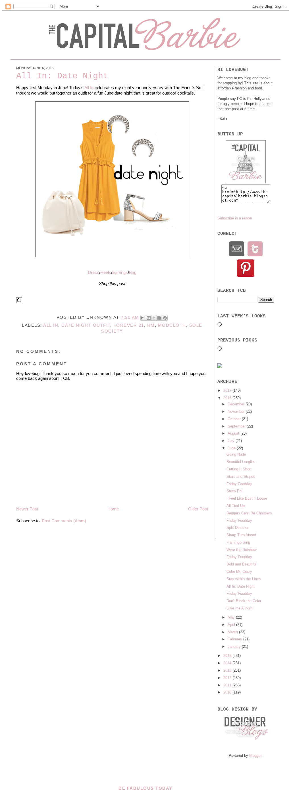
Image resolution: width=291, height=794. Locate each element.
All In (88, 87)
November (237, 411)
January (235, 646)
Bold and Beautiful (241, 564)
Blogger (255, 755)
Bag (132, 272)
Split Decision (237, 527)
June (232, 448)
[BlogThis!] (148, 318)
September (237, 426)
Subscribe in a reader (234, 218)
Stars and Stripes (240, 476)
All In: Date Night (240, 586)
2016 (227, 398)
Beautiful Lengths (240, 462)
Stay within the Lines (243, 579)
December (237, 404)
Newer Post (27, 508)
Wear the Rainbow (241, 550)
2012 (227, 678)
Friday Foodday (239, 484)
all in (50, 325)
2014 (227, 663)
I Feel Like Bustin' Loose (246, 498)
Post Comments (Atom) (64, 520)
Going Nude (236, 454)
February (235, 639)
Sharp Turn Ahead (241, 535)
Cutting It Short (238, 469)
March (233, 632)
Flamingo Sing (238, 542)
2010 (227, 692)
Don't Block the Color (243, 601)
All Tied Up (235, 506)
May (232, 617)
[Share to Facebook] (159, 318)
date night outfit (85, 325)
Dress (93, 272)
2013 (227, 670)
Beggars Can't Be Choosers (249, 513)
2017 (227, 390)
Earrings (120, 272)
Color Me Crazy (239, 571)
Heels (105, 272)
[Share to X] (154, 318)
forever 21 (128, 325)
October (235, 419)
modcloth (172, 325)
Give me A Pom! (239, 608)
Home (113, 508)
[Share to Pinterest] (165, 318)
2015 (227, 655)
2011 (227, 685)
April (232, 625)
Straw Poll (234, 491)
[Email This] (143, 318)
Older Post (198, 508)
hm (151, 325)
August (234, 433)
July (232, 441)
